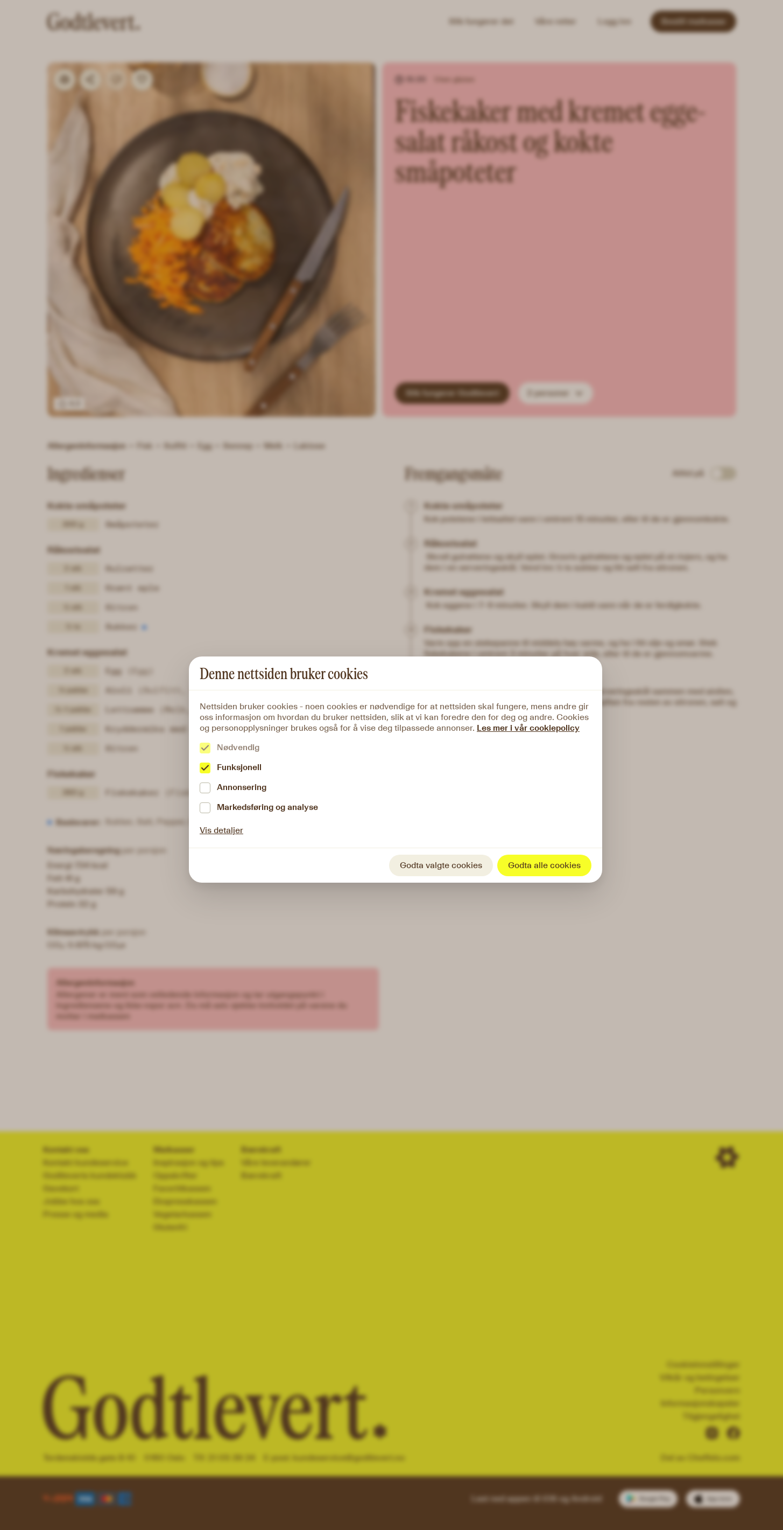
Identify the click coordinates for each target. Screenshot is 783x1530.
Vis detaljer (221, 830)
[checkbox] (205, 748)
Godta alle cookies (544, 865)
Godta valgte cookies (441, 865)
